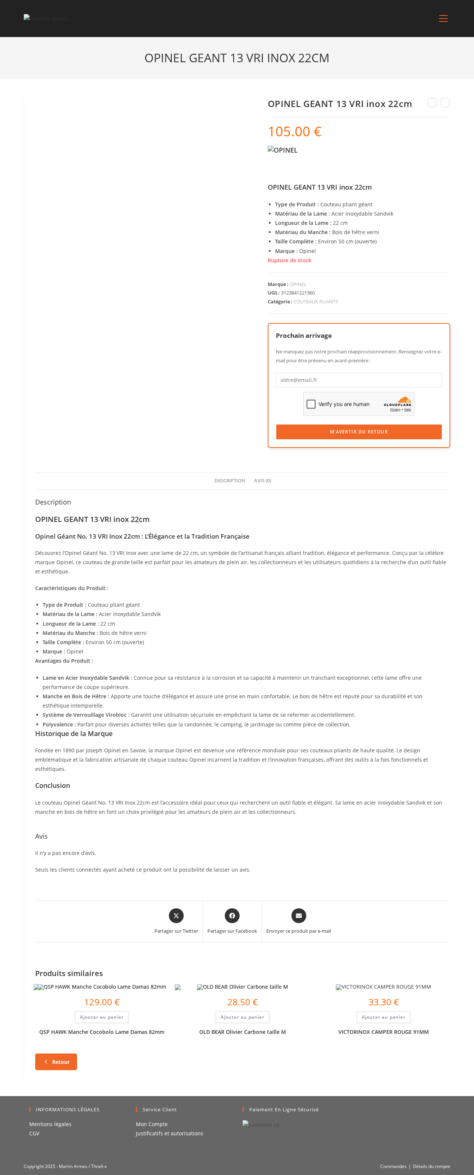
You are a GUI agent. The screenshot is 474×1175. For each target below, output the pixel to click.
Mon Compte (152, 1124)
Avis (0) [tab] (262, 480)
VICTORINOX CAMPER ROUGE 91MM (383, 1031)
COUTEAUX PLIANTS (316, 301)
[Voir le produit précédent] (432, 102)
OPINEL (298, 284)
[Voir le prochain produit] (445, 102)
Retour (61, 1061)
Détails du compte (431, 1166)
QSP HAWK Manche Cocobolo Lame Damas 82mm (101, 1031)
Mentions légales (50, 1124)
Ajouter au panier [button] (102, 1017)
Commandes (393, 1166)
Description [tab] (229, 480)
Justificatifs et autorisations (169, 1133)
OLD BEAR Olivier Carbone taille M (242, 1031)
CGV (34, 1133)
